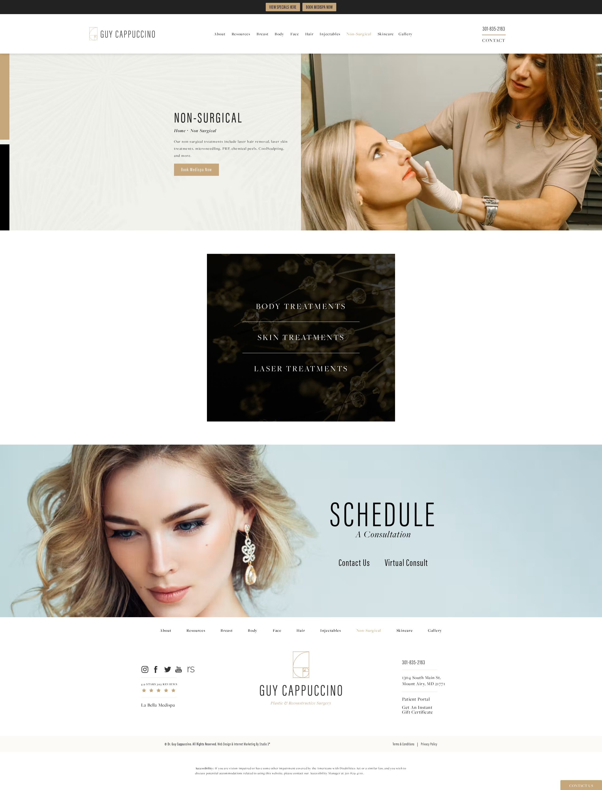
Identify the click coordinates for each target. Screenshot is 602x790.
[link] (494, 28)
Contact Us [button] (581, 785)
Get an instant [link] (417, 709)
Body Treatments (301, 306)
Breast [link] (263, 33)
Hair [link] (309, 33)
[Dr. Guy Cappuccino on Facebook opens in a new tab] (156, 669)
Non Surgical (203, 130)
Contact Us (354, 563)
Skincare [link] (386, 33)
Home (180, 130)
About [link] (220, 33)
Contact (493, 40)
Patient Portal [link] (416, 699)
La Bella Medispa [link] (158, 705)
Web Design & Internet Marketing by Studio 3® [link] (244, 744)
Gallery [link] (406, 33)
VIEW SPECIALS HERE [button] (283, 6)
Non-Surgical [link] (359, 33)
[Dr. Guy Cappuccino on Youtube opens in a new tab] (179, 669)
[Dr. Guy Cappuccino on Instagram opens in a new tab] (144, 669)
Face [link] (294, 33)
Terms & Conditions (403, 744)
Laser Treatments (301, 368)
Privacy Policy (429, 744)
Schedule (383, 516)
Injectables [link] (330, 33)
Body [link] (279, 33)
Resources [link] (241, 33)
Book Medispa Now (196, 169)
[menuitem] (220, 34)
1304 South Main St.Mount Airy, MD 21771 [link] (423, 681)
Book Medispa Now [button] (319, 6)
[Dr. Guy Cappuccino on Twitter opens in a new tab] (167, 669)
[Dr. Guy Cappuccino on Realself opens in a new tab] (190, 669)
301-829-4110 (354, 773)
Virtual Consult (406, 563)
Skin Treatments (301, 337)
